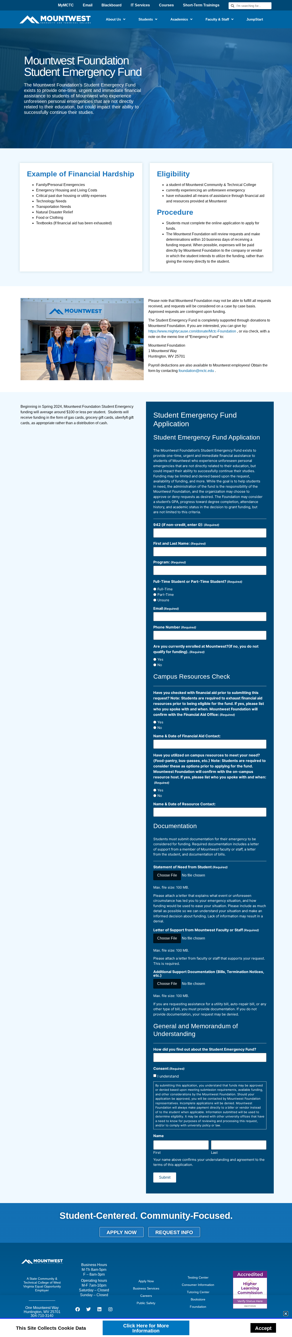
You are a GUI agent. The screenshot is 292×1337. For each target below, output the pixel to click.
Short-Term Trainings (201, 5)
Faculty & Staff (217, 19)
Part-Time (165, 594)
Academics (179, 19)
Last (214, 1152)
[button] (285, 1313)
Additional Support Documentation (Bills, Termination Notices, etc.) (208, 973)
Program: (169, 562)
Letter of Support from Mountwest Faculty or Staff (206, 930)
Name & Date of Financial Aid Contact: (187, 736)
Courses (166, 5)
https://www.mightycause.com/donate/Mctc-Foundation (192, 331)
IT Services (140, 5)
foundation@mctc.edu (196, 371)
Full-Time (165, 589)
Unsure (163, 600)
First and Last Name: (179, 543)
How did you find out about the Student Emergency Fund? (204, 1049)
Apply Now (146, 1281)
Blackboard (112, 5)
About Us (113, 19)
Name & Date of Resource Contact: (184, 804)
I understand (168, 1076)
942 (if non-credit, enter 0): (186, 524)
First (157, 1152)
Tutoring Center (198, 1292)
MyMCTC (66, 5)
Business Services (146, 1288)
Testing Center (198, 1277)
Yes (160, 659)
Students (145, 19)
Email (87, 5)
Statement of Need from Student (190, 867)
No (159, 665)
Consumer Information (198, 1285)
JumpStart (254, 19)
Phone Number (174, 627)
